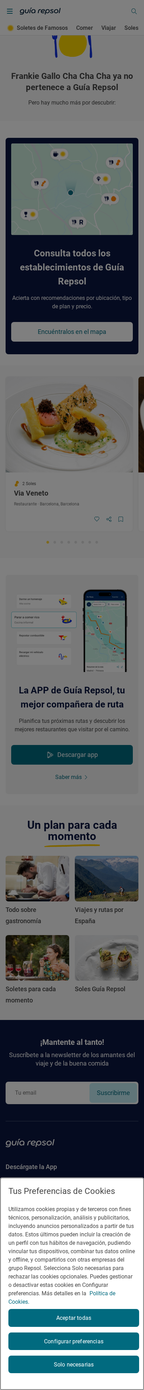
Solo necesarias (74, 1364)
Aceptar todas (73, 1318)
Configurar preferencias (73, 1341)
